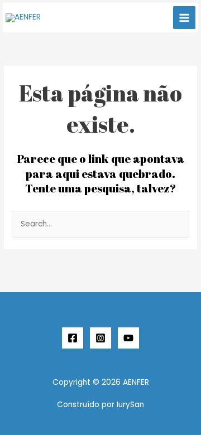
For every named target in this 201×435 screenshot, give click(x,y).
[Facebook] (72, 338)
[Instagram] (100, 338)
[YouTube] (128, 338)
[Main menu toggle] (184, 17)
